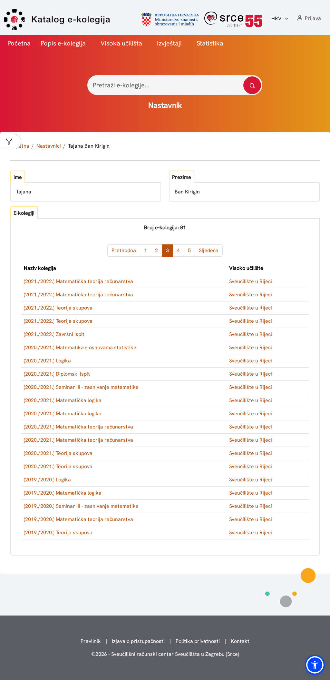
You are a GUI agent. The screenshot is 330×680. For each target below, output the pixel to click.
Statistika (210, 43)
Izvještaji (169, 43)
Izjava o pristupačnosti (138, 641)
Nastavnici (48, 146)
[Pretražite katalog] (252, 85)
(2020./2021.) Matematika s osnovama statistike (80, 347)
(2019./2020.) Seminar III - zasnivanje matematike (81, 506)
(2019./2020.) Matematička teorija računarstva (78, 519)
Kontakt (240, 641)
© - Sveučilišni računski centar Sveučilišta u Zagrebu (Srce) (165, 654)
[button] (308, 18)
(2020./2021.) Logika (47, 360)
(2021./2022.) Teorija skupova (58, 307)
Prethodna (124, 250)
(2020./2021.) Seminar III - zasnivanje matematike (81, 387)
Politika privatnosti (198, 641)
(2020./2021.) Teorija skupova (58, 453)
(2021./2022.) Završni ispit (54, 334)
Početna (19, 43)
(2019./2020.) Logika (47, 479)
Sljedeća (208, 250)
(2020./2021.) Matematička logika (63, 400)
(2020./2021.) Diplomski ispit (57, 373)
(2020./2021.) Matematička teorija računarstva (78, 426)
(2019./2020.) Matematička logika (63, 492)
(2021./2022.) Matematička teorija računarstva (78, 281)
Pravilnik (91, 641)
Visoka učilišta (121, 43)
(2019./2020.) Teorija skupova (58, 532)
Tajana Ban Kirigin (89, 146)
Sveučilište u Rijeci (250, 281)
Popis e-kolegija (63, 43)
